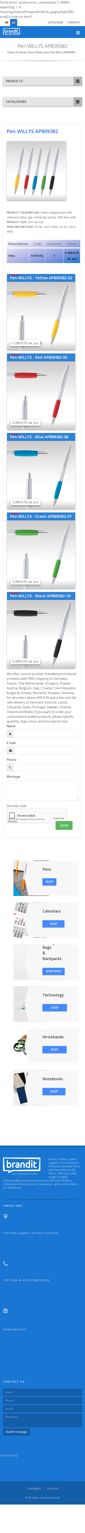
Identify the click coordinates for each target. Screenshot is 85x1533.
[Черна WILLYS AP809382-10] (41, 634)
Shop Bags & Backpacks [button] (53, 972)
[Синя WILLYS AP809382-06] (41, 474)
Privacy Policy (8, 1455)
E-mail (11, 743)
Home (11, 52)
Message (13, 776)
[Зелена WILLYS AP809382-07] (41, 554)
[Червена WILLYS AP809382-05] (41, 395)
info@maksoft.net (14, 1329)
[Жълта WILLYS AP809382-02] (41, 315)
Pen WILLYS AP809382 (62, 52)
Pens (31, 52)
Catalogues (55, 22)
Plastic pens (42, 52)
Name (11, 726)
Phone (12, 760)
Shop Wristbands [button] (54, 1050)
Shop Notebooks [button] (54, 1092)
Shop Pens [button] (49, 882)
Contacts (73, 22)
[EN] (13, 21)
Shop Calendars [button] (53, 924)
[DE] (6, 21)
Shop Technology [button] (55, 1008)
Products (21, 52)
